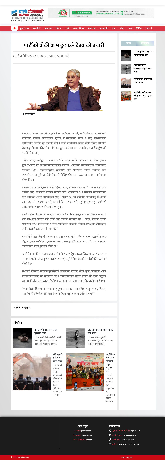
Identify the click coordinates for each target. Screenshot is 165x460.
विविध (139, 28)
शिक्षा (122, 28)
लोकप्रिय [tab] (145, 43)
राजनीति (36, 28)
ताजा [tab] (128, 43)
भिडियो (149, 28)
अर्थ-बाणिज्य (78, 28)
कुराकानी (104, 28)
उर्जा (67, 28)
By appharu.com (127, 457)
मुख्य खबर (24, 28)
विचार (58, 28)
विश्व (130, 28)
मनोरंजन (91, 28)
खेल (113, 28)
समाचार (48, 28)
